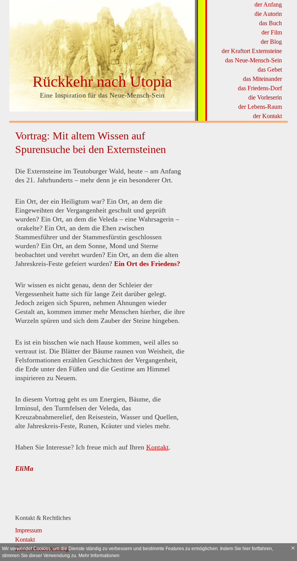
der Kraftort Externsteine (252, 51)
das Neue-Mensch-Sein (253, 60)
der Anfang (268, 4)
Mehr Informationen (99, 555)
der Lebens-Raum (260, 106)
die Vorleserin (265, 97)
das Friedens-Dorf (260, 88)
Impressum (28, 530)
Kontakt (157, 447)
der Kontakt (267, 116)
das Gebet (270, 69)
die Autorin (268, 13)
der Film (271, 32)
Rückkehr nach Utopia (102, 81)
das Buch (270, 23)
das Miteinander (262, 78)
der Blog (271, 41)
